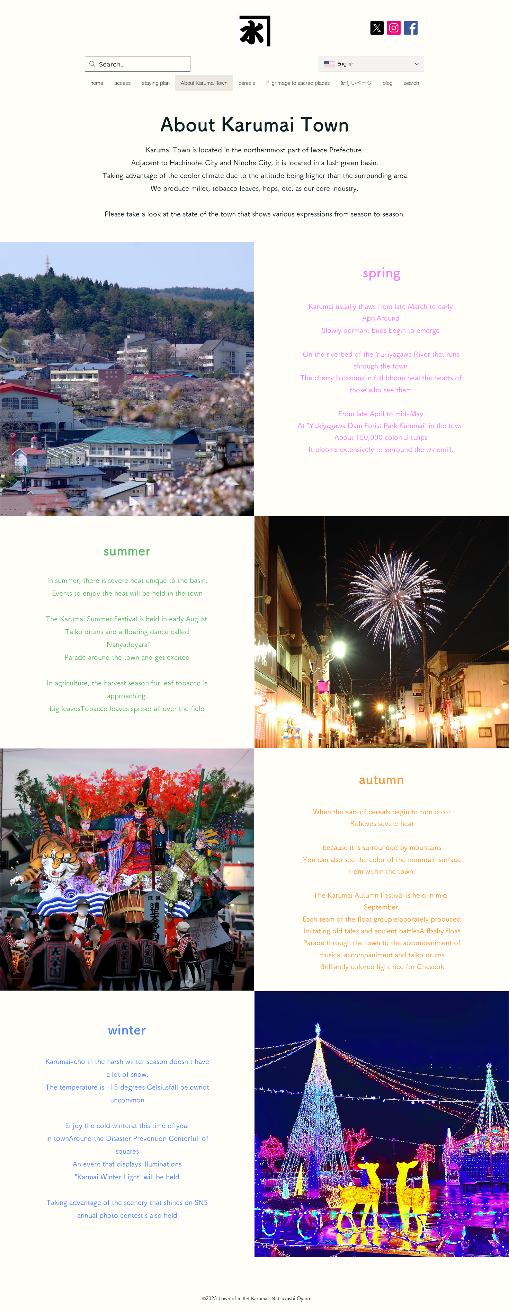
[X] (377, 28)
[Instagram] (394, 28)
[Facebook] (411, 28)
